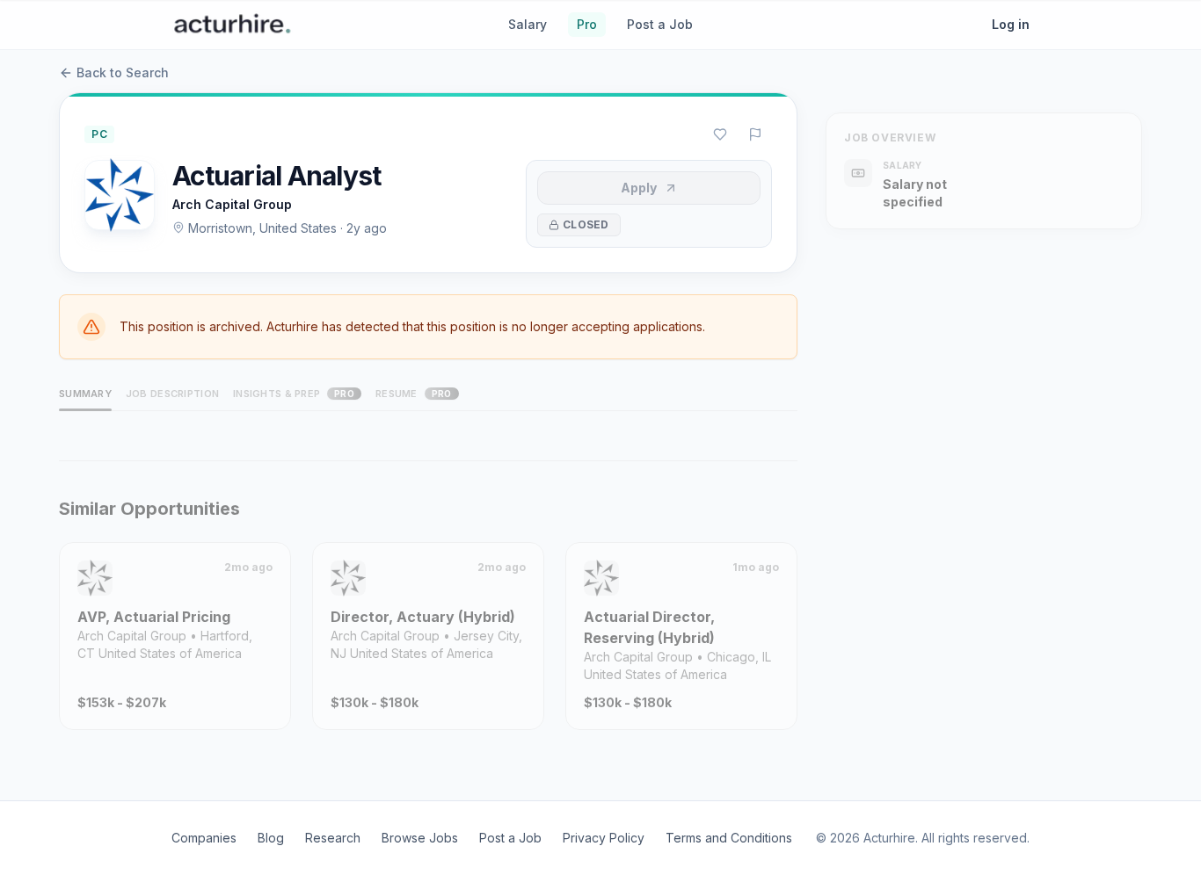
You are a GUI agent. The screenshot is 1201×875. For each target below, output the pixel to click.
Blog (271, 837)
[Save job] (720, 134)
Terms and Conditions (729, 837)
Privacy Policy (603, 837)
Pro (587, 24)
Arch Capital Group (232, 204)
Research (332, 837)
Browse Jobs (420, 837)
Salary (527, 24)
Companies (204, 837)
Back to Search (122, 72)
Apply (639, 187)
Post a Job (660, 24)
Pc (99, 134)
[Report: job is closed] (755, 134)
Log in (1011, 24)
